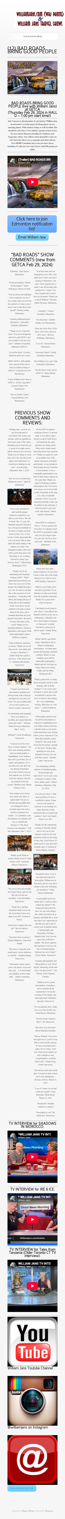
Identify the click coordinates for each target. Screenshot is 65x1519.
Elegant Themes (28, 1511)
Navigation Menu (33, 36)
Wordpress (49, 1511)
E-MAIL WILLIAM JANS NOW (22, 1488)
